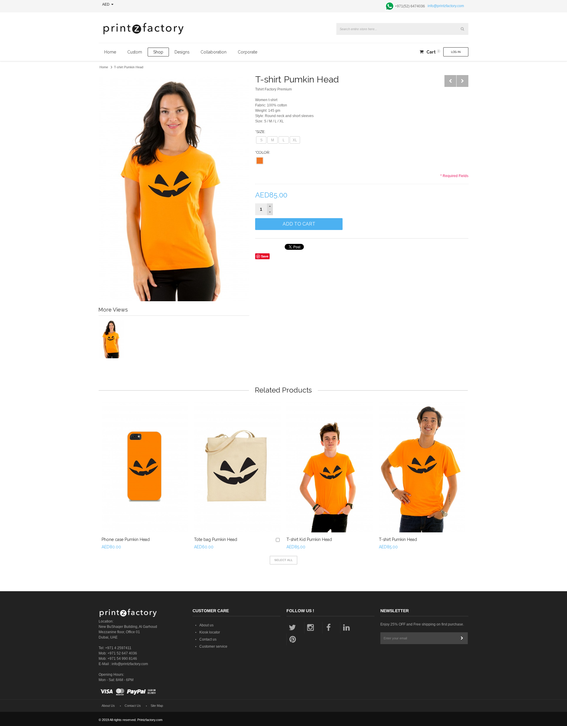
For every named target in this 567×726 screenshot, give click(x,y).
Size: (260, 131)
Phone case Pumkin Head (126, 539)
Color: (262, 152)
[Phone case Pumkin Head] (145, 467)
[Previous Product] (450, 81)
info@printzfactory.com (446, 6)
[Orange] (259, 160)
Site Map (157, 705)
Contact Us (133, 705)
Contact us (207, 639)
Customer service (213, 646)
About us (206, 625)
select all (283, 560)
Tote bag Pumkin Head (215, 539)
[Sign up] (462, 638)
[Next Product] (462, 81)
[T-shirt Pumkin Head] (422, 467)
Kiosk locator (209, 632)
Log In (456, 52)
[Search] (462, 29)
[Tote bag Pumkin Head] (237, 467)
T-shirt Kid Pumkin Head (309, 539)
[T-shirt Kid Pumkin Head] (329, 467)
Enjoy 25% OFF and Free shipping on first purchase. (422, 624)
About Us (108, 705)
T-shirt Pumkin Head (398, 539)
